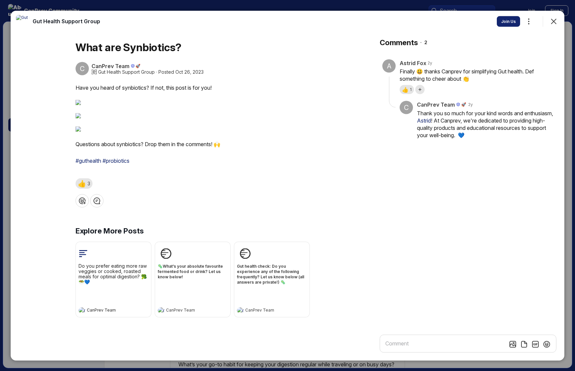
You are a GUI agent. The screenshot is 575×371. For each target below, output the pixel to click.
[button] (84, 183)
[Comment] (96, 200)
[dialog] (287, 185)
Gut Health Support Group (126, 71)
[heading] (107, 311)
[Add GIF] (535, 344)
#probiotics (115, 160)
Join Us (508, 21)
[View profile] (82, 310)
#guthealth (88, 160)
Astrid (424, 120)
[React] (82, 200)
